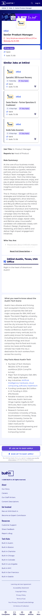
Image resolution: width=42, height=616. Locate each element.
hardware (23, 383)
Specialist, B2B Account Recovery (19, 77)
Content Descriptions (10, 502)
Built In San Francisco (10, 572)
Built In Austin (7, 543)
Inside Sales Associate (15, 129)
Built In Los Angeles (9, 564)
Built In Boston (8, 547)
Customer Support (9, 525)
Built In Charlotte (8, 551)
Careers (5, 493)
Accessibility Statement (21, 588)
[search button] (31, 3)
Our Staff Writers (8, 497)
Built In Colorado (8, 560)
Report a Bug (7, 533)
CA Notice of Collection (21, 606)
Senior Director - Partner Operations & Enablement (21, 103)
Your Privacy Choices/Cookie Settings (21, 602)
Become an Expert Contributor (14, 515)
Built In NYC (6, 568)
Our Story (6, 489)
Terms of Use (21, 599)
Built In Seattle (7, 577)
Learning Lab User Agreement (21, 584)
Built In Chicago (8, 556)
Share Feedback (8, 529)
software (23, 386)
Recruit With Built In (10, 511)
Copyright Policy (21, 591)
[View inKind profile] (21, 17)
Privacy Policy (21, 595)
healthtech (33, 386)
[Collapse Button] (35, 86)
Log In (37, 3)
